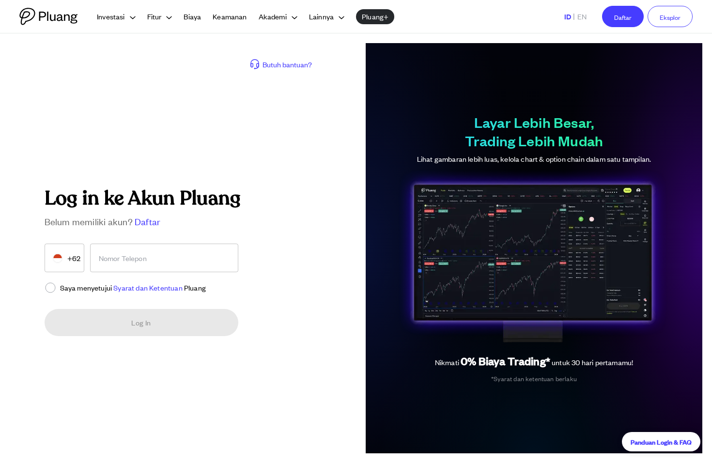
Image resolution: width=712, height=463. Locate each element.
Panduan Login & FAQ (661, 441)
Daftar (623, 17)
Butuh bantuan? (287, 64)
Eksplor (670, 17)
